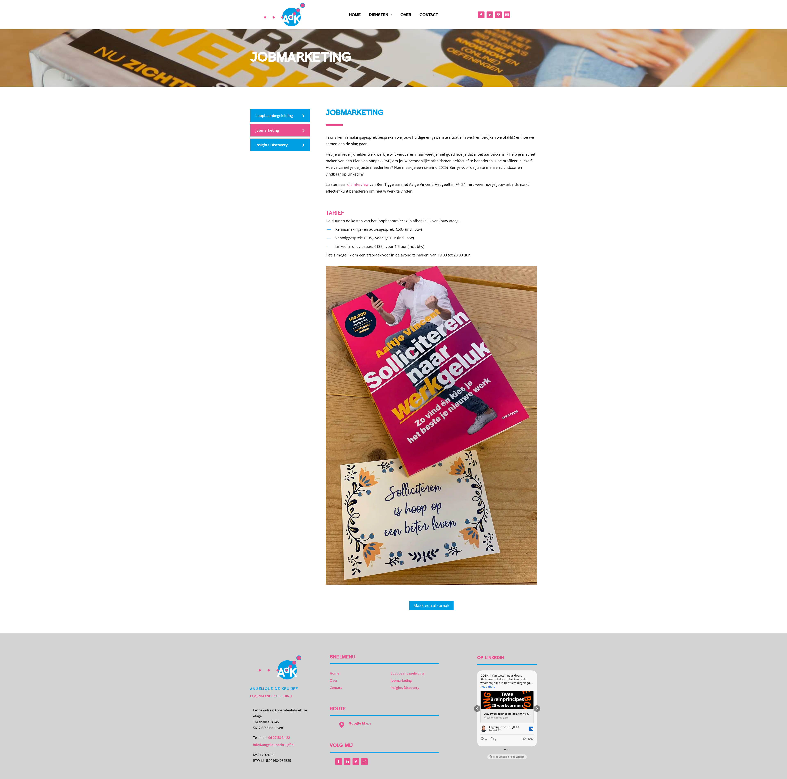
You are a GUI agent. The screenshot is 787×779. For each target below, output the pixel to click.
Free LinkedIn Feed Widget (508, 756)
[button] (477, 708)
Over (405, 15)
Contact (429, 15)
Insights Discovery (271, 144)
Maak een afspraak (431, 605)
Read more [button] (487, 686)
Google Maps (360, 723)
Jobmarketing (267, 130)
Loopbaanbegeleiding (274, 115)
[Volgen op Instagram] (507, 14)
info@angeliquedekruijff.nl (273, 745)
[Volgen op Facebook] (481, 14)
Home (355, 15)
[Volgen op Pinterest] (498, 14)
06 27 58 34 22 (279, 737)
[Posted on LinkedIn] (531, 728)
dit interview (357, 184)
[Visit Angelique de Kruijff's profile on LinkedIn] (483, 728)
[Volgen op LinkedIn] (490, 14)
